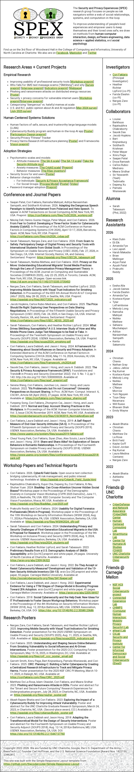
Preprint (67, 167)
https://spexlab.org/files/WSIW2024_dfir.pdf (52, 521)
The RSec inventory (53, 170)
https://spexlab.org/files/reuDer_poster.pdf (40, 695)
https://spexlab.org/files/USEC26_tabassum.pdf (66, 257)
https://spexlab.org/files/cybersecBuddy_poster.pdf (41, 712)
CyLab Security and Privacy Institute (120, 638)
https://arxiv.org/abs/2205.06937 (79, 592)
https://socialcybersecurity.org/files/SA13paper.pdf (41, 578)
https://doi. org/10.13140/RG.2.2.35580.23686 (66, 610)
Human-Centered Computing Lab (119, 525)
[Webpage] (75, 88)
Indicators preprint (56, 88)
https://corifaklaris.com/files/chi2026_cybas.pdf (39, 236)
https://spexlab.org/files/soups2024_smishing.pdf (40, 341)
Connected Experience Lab (119, 601)
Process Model (49, 184)
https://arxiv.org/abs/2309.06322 (30, 560)
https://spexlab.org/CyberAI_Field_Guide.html (68, 479)
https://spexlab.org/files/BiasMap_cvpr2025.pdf (39, 503)
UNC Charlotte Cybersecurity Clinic (121, 557)
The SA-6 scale (50, 161)
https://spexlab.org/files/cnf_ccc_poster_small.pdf (41, 656)
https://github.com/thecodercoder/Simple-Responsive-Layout (41, 764)
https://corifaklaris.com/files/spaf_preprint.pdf (39, 380)
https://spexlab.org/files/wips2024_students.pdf (39, 542)
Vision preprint (19, 144)
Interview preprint (32, 88)
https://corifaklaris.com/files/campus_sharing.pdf (56, 398)
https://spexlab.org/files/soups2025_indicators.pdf (63, 638)
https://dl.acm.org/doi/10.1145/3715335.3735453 (40, 281)
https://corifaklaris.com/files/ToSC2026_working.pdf (60, 215)
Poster (15, 94)
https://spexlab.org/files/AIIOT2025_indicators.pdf (41, 299)
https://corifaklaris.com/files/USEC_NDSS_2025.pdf (42, 320)
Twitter (92, 52)
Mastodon (75, 52)
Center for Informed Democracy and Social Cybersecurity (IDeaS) (121, 655)
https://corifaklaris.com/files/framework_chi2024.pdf (43, 362)
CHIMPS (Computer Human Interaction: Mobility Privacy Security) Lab (121, 617)
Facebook (62, 52)
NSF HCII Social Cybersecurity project (121, 589)
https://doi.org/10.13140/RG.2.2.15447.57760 (37, 733)
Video (74, 184)
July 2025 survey (21, 111)
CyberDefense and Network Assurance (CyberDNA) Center (121, 511)
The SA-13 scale (71, 161)
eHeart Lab (119, 630)
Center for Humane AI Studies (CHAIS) (119, 545)
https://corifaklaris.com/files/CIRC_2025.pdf (37, 677)
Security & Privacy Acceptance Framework (62, 180)
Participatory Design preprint (28, 134)
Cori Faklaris (120, 74)
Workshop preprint (82, 81)
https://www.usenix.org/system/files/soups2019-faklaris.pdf (47, 433)
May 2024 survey (87, 108)
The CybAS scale (50, 167)
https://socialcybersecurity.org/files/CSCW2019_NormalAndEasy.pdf (52, 416)
